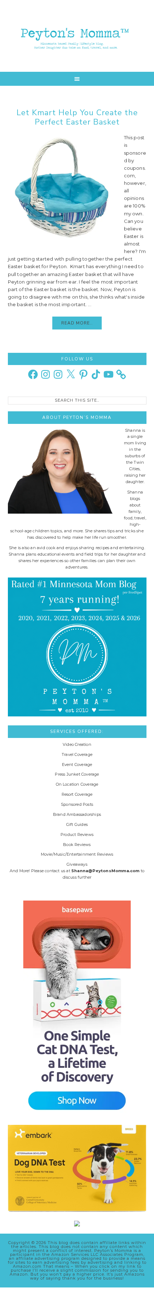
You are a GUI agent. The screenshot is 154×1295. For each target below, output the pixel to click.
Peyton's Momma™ (77, 36)
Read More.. (77, 323)
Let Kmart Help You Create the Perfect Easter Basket (77, 117)
